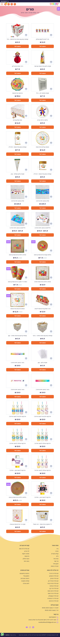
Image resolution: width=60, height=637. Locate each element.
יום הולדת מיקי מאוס (53, 591)
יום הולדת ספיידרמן (53, 581)
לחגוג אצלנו (26, 583)
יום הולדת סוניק (54, 578)
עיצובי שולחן (26, 559)
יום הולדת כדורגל (53, 573)
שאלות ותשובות (25, 581)
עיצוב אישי (26, 561)
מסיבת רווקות (25, 554)
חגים (26, 13)
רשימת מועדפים (25, 578)
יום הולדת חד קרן (53, 588)
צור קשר (56, 561)
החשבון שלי (26, 576)
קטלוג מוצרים (32, 13)
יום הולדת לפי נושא (24, 549)
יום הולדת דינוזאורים (53, 598)
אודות (56, 551)
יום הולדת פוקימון (53, 576)
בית (38, 13)
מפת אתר (55, 559)
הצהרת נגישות (54, 566)
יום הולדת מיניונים (53, 601)
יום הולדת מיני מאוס (53, 593)
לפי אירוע (26, 551)
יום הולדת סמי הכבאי (53, 583)
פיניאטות (27, 556)
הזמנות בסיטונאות (24, 573)
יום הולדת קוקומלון (53, 596)
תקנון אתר (55, 564)
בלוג (57, 556)
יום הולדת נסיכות (54, 586)
